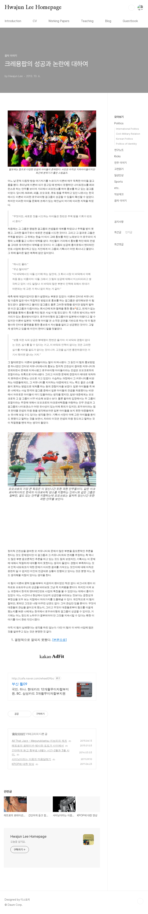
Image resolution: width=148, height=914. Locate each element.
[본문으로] (59, 640)
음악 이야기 (18, 733)
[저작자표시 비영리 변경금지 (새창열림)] (53, 713)
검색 (131, 8)
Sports (118, 181)
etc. (116, 188)
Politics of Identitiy (126, 143)
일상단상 (119, 175)
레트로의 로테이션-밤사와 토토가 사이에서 (38, 745)
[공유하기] (22, 714)
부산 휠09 (19, 684)
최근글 (117, 232)
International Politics (127, 128)
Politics (119, 123)
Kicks (117, 156)
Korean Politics (124, 138)
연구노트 (119, 150)
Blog (108, 21)
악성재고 (119, 194)
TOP (140, 901)
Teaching (87, 21)
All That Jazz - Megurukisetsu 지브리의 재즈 (39, 740)
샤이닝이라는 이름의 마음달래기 (31, 759)
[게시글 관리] (27, 714)
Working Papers (58, 21)
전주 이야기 (120, 162)
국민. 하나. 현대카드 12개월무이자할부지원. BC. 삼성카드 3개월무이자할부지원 (40, 691)
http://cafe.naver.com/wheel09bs (33, 678)
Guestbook (130, 21)
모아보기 (119, 116)
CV (35, 21)
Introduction (13, 21)
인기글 (128, 232)
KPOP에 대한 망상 (23, 764)
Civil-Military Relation (128, 133)
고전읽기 (119, 169)
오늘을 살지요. (18, 841)
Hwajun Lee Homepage (33, 7)
